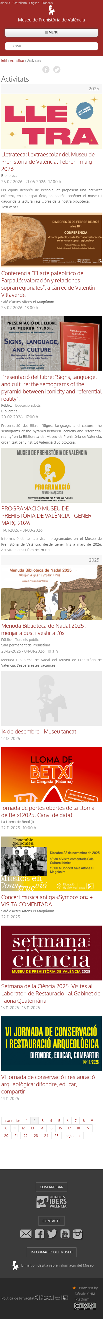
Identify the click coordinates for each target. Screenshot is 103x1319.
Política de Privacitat (18, 1298)
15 (51, 1128)
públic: (6, 405)
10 (5, 1128)
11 (15, 1128)
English (34, 3)
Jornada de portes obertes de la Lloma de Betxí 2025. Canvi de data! (47, 811)
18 (78, 1128)
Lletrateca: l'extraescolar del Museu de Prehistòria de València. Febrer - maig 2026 (48, 162)
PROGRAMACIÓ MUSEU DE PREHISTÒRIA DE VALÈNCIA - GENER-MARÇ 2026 (47, 516)
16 (60, 1128)
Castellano (19, 3)
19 (87, 1128)
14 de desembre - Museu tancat (38, 731)
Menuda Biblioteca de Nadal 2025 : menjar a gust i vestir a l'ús (43, 629)
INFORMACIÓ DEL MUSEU (51, 1252)
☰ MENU (51, 32)
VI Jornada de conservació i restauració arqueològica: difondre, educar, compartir (48, 1084)
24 (46, 1135)
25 (56, 1135)
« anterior (12, 1120)
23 (36, 1135)
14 (41, 1128)
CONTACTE (51, 1220)
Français (47, 3)
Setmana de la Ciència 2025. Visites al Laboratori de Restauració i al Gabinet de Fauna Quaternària (50, 994)
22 (26, 1135)
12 (23, 1128)
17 (69, 1128)
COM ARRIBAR (51, 1187)
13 (32, 1128)
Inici (4, 61)
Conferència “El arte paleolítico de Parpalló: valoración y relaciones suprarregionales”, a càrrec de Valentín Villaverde (48, 284)
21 (16, 1135)
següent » (72, 1135)
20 (6, 1135)
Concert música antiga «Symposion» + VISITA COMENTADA (47, 901)
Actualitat (17, 61)
